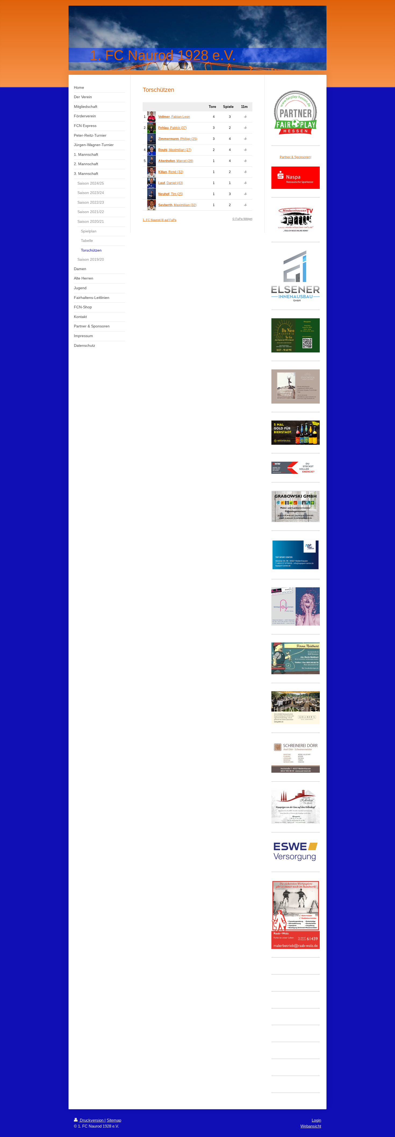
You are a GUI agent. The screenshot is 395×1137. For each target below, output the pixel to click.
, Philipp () (177, 139)
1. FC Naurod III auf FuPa (159, 219)
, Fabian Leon (174, 117)
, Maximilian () (174, 150)
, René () (170, 172)
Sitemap (114, 1120)
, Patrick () (172, 128)
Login (316, 1120)
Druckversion (92, 1120)
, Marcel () (175, 161)
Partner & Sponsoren (295, 157)
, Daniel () (170, 183)
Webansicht (310, 1126)
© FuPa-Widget (242, 218)
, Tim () (170, 194)
